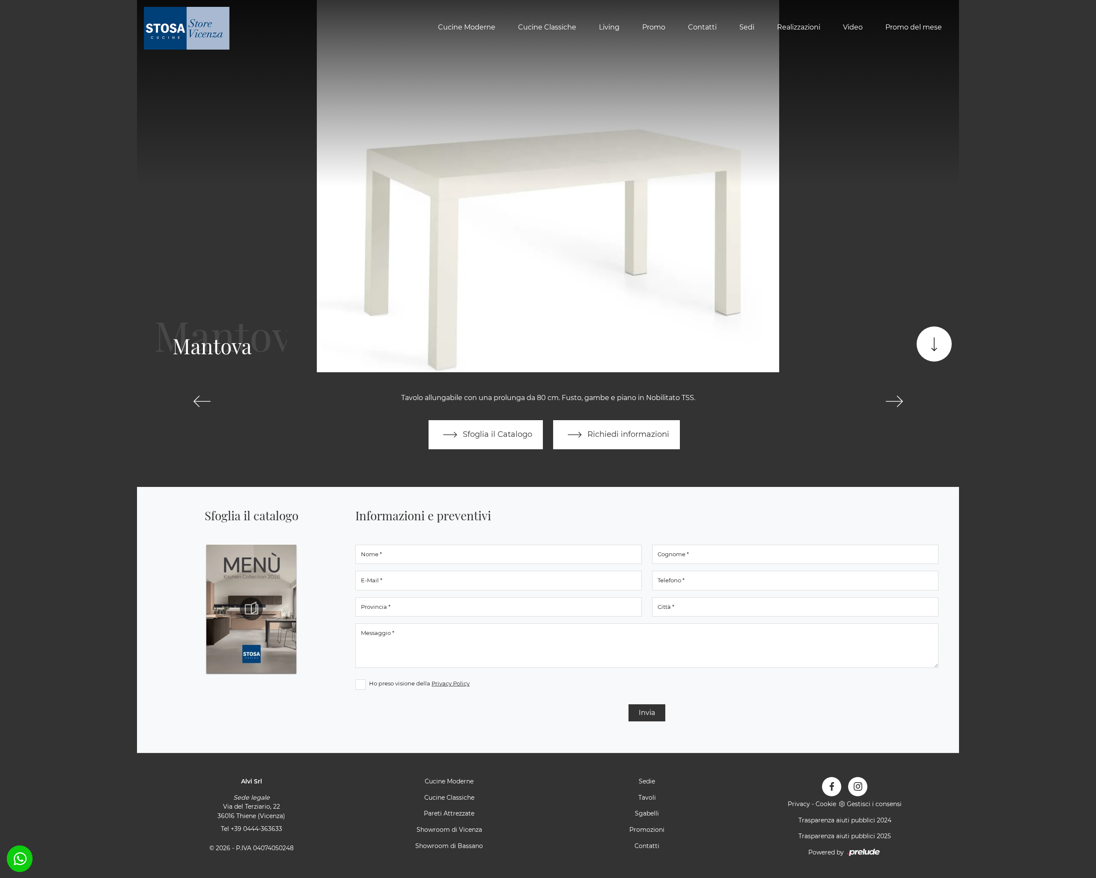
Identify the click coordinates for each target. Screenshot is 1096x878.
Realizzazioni (798, 27)
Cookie (826, 804)
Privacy (799, 804)
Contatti (702, 27)
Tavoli (647, 797)
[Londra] (202, 401)
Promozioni (646, 830)
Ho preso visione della (419, 683)
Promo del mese (913, 27)
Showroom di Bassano (449, 846)
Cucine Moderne (466, 27)
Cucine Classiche (547, 27)
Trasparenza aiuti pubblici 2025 (844, 836)
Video (853, 27)
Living (609, 27)
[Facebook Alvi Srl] (831, 786)
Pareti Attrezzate (449, 813)
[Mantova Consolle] (894, 401)
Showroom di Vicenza (449, 830)
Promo (653, 27)
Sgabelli (647, 813)
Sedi (746, 27)
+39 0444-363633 (256, 829)
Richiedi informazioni (627, 434)
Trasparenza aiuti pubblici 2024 (844, 820)
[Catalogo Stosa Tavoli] (251, 609)
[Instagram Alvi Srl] (857, 786)
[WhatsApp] (20, 858)
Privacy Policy (451, 683)
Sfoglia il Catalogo (496, 434)
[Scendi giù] (934, 344)
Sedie (647, 781)
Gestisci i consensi (874, 804)
